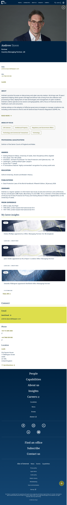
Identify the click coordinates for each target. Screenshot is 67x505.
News (33, 407)
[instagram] (33, 425)
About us (34, 2)
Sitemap (32, 489)
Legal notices (33, 471)
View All (6, 294)
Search (58, 2)
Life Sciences (7, 127)
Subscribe (33, 448)
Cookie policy (33, 475)
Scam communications (33, 485)
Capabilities (27, 2)
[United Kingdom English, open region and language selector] (63, 3)
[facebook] (23, 425)
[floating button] (61, 483)
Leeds (3, 82)
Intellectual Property (21, 127)
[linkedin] (28, 432)
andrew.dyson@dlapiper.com (10, 69)
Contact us (33, 454)
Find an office (33, 442)
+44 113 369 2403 (7, 331)
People (20, 2)
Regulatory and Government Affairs (42, 127)
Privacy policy (33, 468)
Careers (47, 2)
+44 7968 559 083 (6, 76)
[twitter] (43, 425)
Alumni (32, 417)
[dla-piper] (6, 2)
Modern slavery (33, 478)
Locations (33, 402)
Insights (40, 2)
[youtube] (38, 432)
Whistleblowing (33, 481)
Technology (36, 132)
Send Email (5, 315)
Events (33, 412)
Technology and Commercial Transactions (15, 132)
